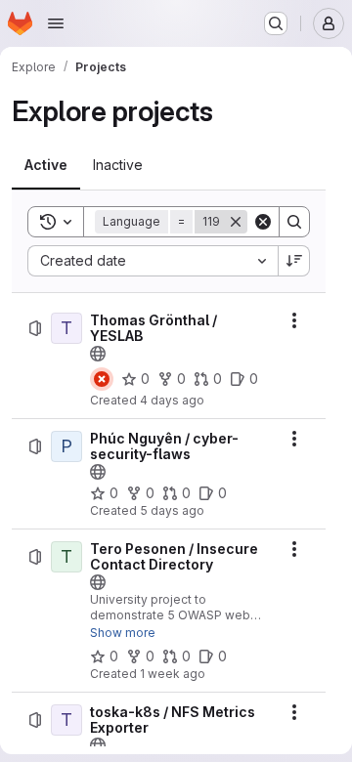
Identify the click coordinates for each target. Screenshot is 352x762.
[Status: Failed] (101, 379)
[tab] (46, 165)
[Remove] (235, 221)
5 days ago (172, 510)
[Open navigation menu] (55, 23)
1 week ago (172, 673)
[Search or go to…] (275, 23)
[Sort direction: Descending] (294, 260)
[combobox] (152, 260)
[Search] (294, 221)
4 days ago (172, 400)
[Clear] (263, 221)
